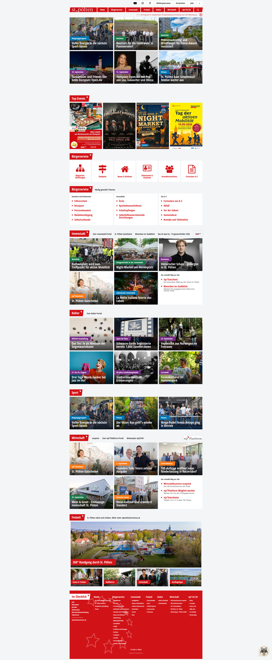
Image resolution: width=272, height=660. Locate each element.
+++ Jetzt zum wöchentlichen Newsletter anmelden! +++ (171, 15)
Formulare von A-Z (173, 201)
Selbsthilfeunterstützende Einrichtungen (132, 216)
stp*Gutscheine (171, 497)
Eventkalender (151, 600)
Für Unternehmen (176, 606)
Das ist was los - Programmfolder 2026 (174, 234)
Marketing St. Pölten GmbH (179, 612)
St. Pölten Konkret (100, 603)
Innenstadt (133, 9)
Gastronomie (150, 609)
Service (134, 612)
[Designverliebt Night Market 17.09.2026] (153, 126)
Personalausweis (82, 210)
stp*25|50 (186, 9)
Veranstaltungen (118, 641)
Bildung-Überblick (118, 621)
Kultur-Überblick (163, 600)
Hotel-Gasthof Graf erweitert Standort (134, 503)
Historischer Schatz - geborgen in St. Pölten (179, 265)
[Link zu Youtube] (135, 3)
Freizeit (147, 9)
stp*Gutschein (171, 279)
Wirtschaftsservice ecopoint (177, 483)
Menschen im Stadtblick (145, 234)
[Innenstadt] (152, 577)
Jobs (192, 3)
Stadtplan (102, 176)
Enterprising (193, 615)
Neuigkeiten (135, 600)
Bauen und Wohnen (119, 615)
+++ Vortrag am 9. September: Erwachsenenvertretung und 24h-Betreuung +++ (115, 15)
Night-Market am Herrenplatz (134, 267)
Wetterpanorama (163, 3)
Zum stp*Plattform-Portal (113, 438)
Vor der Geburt (171, 210)
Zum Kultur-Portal (94, 313)
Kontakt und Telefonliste (176, 219)
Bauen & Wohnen (125, 176)
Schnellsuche (116, 600)
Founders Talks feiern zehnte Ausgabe (134, 470)
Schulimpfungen (127, 210)
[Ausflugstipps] (185, 577)
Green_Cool (193, 606)
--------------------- (77, 617)
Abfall (166, 205)
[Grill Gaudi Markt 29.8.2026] (86, 126)
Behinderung (117, 618)
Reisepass (79, 205)
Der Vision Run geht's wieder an (134, 424)
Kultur (158, 9)
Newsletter (75, 605)
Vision (191, 600)
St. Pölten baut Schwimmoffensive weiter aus (178, 78)
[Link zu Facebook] (150, 3)
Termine (115, 603)
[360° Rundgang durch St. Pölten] (136, 545)
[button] (263, 651)
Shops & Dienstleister (138, 603)
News (102, 9)
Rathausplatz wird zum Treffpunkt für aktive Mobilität (91, 265)
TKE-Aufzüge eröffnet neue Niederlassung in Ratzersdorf (179, 470)
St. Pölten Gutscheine (123, 234)
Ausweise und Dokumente (120, 612)
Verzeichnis (180, 3)
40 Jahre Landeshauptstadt (103, 600)
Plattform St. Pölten (176, 609)
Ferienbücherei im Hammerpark (172, 379)
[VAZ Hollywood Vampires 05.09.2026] (119, 126)
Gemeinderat (170, 215)
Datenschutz (76, 610)
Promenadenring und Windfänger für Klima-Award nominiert (179, 43)
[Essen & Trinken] (86, 577)
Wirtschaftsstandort (176, 603)
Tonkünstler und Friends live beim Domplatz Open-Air (89, 78)
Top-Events (78, 98)
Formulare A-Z (192, 176)
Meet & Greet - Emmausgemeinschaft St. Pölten (88, 503)
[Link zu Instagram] (142, 3)
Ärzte (121, 201)
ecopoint (95, 438)
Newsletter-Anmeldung (101, 606)
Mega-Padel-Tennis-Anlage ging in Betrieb (180, 424)
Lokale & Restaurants (138, 606)
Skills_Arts (192, 609)
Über (133, 615)
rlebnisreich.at (140, 653)
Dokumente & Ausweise (147, 176)
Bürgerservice (116, 9)
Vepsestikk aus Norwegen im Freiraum (179, 345)
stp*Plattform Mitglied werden (179, 490)
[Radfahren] (119, 577)
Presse (97, 609)
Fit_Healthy (193, 612)
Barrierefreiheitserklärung (80, 612)
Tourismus (150, 612)
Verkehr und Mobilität (119, 643)
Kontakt (74, 607)
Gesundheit (116, 623)
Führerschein (80, 201)
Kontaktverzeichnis (169, 176)
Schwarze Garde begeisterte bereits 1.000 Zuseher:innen (133, 345)
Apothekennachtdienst (130, 205)
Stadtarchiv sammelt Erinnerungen (129, 379)
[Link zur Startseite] (83, 9)
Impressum (75, 615)
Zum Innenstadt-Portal (102, 234)
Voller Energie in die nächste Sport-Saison (89, 45)
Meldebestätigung (83, 215)
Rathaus (115, 632)
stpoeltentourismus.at (131, 517)
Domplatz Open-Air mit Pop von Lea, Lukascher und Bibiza (134, 78)
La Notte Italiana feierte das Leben (133, 299)
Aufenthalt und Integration (121, 609)
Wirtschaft (172, 9)
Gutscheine (135, 609)
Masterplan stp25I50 (135, 438)
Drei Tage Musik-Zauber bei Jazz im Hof (89, 379)
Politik (115, 626)
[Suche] (198, 9)
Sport (75, 392)
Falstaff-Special (151, 606)
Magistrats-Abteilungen (80, 176)
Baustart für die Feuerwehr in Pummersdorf (134, 45)
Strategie (192, 603)
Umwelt (115, 638)
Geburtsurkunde (82, 219)
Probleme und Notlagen (120, 629)
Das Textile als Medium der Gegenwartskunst (88, 345)
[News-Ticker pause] (200, 14)
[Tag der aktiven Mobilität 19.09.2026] (186, 126)
